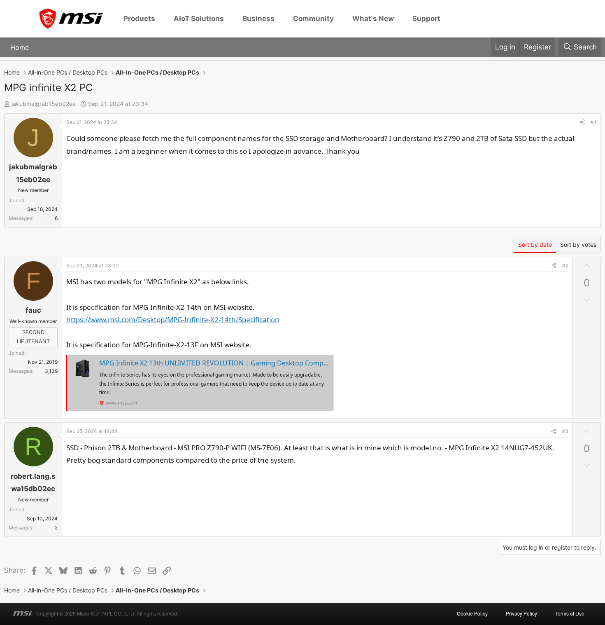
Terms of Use (569, 613)
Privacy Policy (521, 613)
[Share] (582, 122)
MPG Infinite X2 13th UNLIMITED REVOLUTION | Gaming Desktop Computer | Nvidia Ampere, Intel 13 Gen (264, 363)
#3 (565, 431)
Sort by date (535, 244)
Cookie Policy (472, 613)
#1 (593, 122)
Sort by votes (578, 244)
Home (19, 47)
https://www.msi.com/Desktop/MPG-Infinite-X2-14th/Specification (172, 319)
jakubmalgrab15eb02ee (44, 103)
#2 (565, 265)
